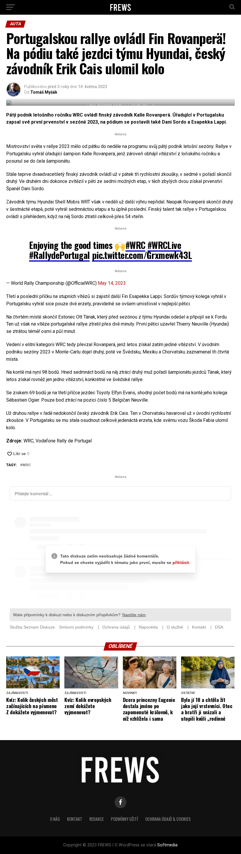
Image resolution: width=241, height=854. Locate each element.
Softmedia (167, 845)
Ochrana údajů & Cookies (168, 819)
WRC (26, 465)
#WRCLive (164, 245)
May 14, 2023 (112, 283)
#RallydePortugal (59, 255)
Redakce (96, 819)
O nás (55, 819)
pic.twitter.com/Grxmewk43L (142, 255)
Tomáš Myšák (43, 92)
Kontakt (74, 819)
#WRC (135, 245)
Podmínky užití (124, 819)
